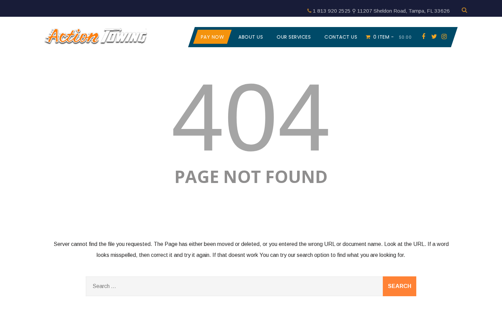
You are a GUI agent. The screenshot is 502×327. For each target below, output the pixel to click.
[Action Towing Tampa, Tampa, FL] (96, 47)
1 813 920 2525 (332, 11)
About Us (250, 37)
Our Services (294, 37)
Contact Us (340, 37)
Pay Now (212, 37)
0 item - (392, 37)
